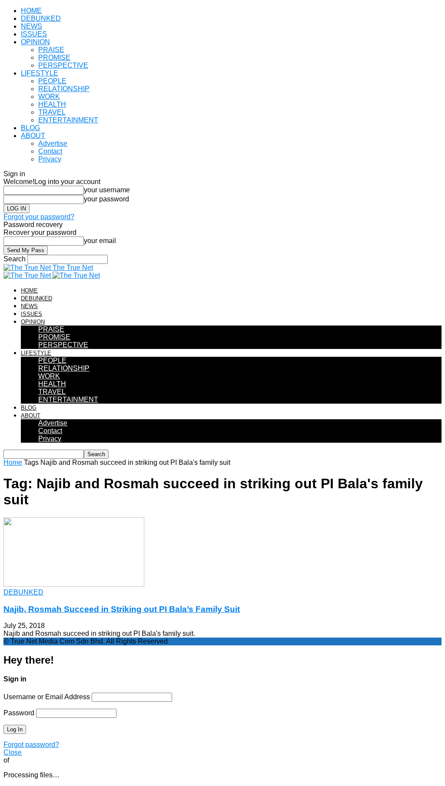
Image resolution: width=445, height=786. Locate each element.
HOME (31, 10)
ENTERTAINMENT (68, 120)
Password (18, 713)
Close (12, 752)
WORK (49, 96)
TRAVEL (52, 112)
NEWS (31, 26)
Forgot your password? (38, 216)
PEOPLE (52, 81)
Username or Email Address (46, 696)
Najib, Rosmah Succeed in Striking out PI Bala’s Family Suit (121, 609)
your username (107, 190)
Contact (50, 151)
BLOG (30, 128)
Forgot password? (31, 744)
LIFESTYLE (39, 73)
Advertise (52, 143)
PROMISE (54, 57)
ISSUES (34, 34)
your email (100, 240)
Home (12, 462)
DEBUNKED (41, 18)
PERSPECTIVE (63, 65)
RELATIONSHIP (64, 88)
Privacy (49, 159)
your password (106, 199)
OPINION (35, 42)
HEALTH (52, 104)
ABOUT (33, 135)
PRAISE (51, 49)
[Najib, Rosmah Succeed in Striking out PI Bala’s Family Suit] (73, 584)
